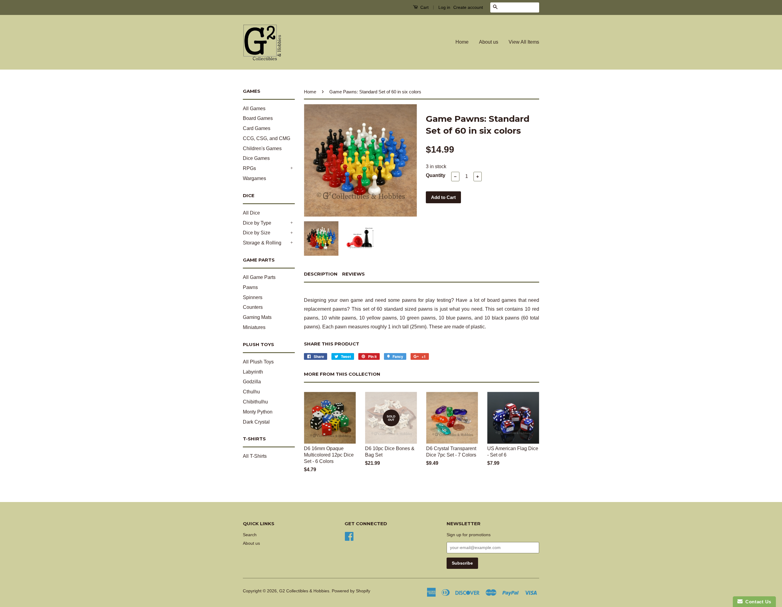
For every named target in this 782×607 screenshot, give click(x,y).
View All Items (524, 42)
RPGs (249, 168)
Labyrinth (253, 371)
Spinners (252, 297)
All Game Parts (259, 277)
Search (250, 535)
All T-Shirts (255, 456)
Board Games (258, 118)
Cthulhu (251, 391)
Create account (468, 7)
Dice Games (256, 158)
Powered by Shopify (351, 591)
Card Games (256, 128)
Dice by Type (257, 223)
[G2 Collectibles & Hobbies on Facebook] (349, 535)
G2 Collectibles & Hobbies (304, 591)
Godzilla (252, 381)
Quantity (435, 175)
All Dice (251, 212)
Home (462, 42)
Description (321, 274)
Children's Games (262, 148)
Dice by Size (256, 232)
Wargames (254, 178)
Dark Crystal (256, 422)
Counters (253, 307)
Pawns (250, 287)
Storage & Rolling (262, 242)
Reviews (353, 274)
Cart (424, 7)
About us (488, 42)
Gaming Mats (257, 317)
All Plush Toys (258, 361)
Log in (444, 7)
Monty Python (257, 411)
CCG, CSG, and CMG (266, 138)
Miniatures (254, 327)
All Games (254, 108)
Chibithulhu (255, 401)
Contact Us (757, 601)
